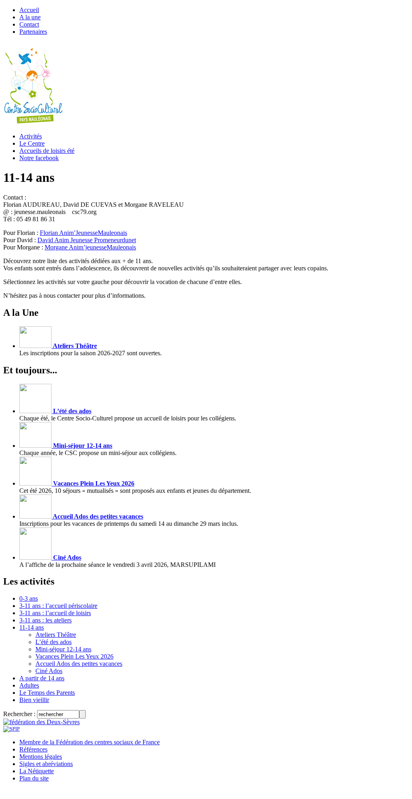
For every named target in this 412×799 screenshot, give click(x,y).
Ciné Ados (66, 557)
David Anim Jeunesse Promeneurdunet (86, 240)
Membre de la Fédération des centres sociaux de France (89, 742)
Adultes (29, 685)
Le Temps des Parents (47, 692)
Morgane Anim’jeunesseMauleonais (90, 247)
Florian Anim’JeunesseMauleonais (83, 232)
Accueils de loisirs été (46, 150)
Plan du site (34, 778)
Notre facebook (39, 157)
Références (33, 749)
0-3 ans (28, 598)
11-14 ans (31, 627)
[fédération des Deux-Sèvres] (41, 722)
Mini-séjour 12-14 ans (82, 445)
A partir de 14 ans (41, 678)
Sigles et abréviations (46, 763)
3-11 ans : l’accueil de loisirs (55, 613)
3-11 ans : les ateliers (45, 620)
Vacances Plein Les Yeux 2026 (93, 483)
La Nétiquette (36, 771)
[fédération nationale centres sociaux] (11, 729)
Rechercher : (19, 713)
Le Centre (32, 143)
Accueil (29, 9)
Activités (30, 136)
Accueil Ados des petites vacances (97, 516)
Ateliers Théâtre (74, 345)
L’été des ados (71, 411)
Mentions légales (40, 756)
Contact (29, 24)
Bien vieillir (34, 699)
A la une (30, 17)
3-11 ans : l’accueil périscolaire (58, 605)
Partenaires (33, 31)
